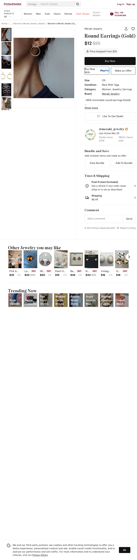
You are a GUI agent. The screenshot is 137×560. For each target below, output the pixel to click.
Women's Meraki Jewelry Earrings (62, 23)
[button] (34, 4)
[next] (129, 257)
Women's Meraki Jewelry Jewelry (29, 23)
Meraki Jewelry (93, 28)
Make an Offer (123, 70)
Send (129, 218)
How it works (96, 14)
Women (28, 13)
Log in (120, 4)
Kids (47, 13)
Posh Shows (83, 13)
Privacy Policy (40, 555)
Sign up (130, 4)
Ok (124, 550)
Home (57, 13)
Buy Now (110, 61)
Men (38, 13)
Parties (68, 13)
